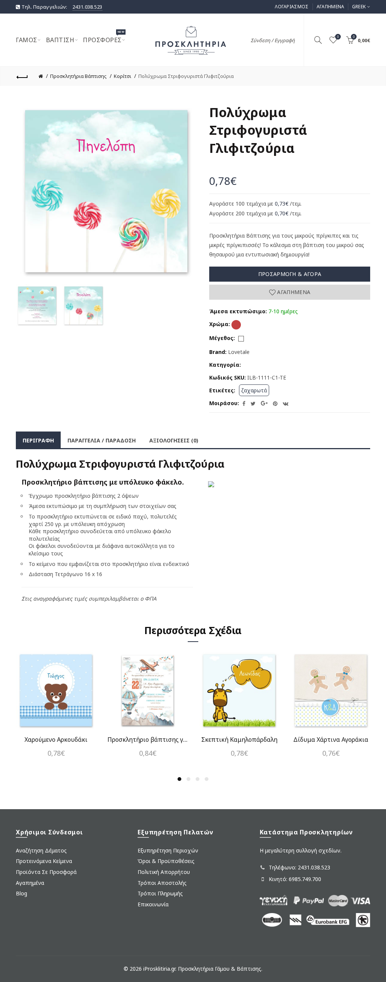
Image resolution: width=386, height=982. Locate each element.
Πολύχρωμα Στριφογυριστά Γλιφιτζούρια (186, 76)
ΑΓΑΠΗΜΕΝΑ (331, 6)
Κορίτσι (122, 76)
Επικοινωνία (153, 904)
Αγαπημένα (293, 292)
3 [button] (197, 779)
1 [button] (179, 779)
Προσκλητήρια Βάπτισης (78, 76)
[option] (37, 305)
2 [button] (188, 779)
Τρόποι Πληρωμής (160, 893)
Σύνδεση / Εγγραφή (273, 40)
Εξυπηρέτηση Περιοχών (168, 850)
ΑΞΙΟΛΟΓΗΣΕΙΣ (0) (173, 440)
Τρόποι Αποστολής (162, 882)
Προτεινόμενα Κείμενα (44, 861)
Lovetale (239, 351)
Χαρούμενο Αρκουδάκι (56, 739)
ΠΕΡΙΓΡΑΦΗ (38, 440)
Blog (21, 893)
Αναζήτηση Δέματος (41, 850)
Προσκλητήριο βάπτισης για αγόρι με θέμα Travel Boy (147, 739)
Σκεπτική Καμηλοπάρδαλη (239, 739)
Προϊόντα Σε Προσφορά (46, 871)
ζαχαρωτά (254, 390)
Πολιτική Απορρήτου (164, 871)
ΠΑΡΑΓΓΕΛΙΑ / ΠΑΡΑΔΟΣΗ (101, 440)
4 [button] (206, 779)
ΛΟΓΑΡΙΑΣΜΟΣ (291, 6)
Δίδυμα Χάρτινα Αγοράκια (330, 739)
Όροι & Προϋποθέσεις (166, 861)
